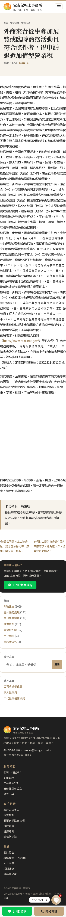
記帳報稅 (9, 778)
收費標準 (9, 815)
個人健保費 (10, 692)
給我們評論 (10, 836)
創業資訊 (9, 624)
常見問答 (9, 636)
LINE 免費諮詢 (22, 585)
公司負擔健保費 (13, 686)
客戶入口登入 (11, 810)
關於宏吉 (9, 852)
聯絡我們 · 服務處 (15, 858)
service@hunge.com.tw (37, 750)
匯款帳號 (9, 826)
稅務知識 (14, 22)
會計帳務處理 (12, 612)
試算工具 (9, 794)
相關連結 (9, 868)
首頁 (6, 22)
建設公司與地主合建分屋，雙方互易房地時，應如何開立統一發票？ (14, 546)
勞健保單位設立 (13, 788)
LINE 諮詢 (19, 911)
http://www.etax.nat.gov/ (21, 340)
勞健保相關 (10, 630)
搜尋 (57, 664)
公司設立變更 (12, 618)
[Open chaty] (56, 900)
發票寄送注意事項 (14, 820)
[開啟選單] (58, 6)
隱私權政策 (10, 874)
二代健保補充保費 (14, 698)
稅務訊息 (25, 22)
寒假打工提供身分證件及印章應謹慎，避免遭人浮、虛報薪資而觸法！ (49, 546)
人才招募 (9, 863)
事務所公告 (10, 642)
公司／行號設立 (13, 772)
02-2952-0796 (12, 750)
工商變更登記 (11, 783)
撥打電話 (51, 911)
